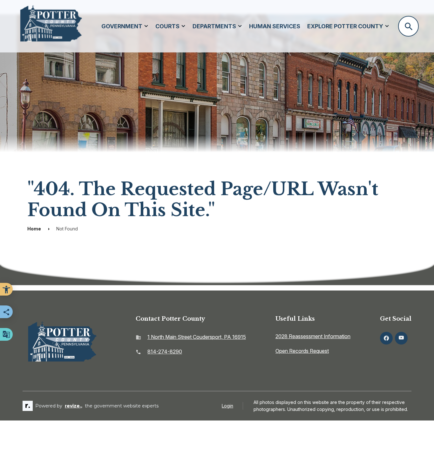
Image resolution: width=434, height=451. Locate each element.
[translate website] (6, 334)
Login (227, 405)
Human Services (274, 26)
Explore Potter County (345, 26)
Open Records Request (302, 351)
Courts (167, 26)
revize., (73, 406)
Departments (214, 26)
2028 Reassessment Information (312, 336)
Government (121, 26)
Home (34, 228)
